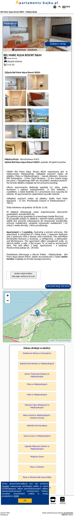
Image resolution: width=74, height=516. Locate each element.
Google (6, 486)
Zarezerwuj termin (58, 286)
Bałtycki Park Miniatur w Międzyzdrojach (37, 364)
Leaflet (52, 341)
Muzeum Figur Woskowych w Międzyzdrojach (37, 406)
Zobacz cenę (58, 44)
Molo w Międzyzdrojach (37, 395)
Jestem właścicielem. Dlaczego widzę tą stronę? (23, 274)
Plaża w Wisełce (37, 467)
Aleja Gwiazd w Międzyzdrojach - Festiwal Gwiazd (37, 416)
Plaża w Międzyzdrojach (37, 384)
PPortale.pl (4, 515)
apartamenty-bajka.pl (37, 3)
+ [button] (8, 295)
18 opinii (53, 162)
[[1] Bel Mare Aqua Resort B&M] (37, 34)
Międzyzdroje (10, 23)
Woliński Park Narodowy (37, 426)
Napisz (70, 515)
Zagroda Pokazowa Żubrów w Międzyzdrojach (37, 447)
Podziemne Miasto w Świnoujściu (37, 353)
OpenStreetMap (64, 341)
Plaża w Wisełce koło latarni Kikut (37, 477)
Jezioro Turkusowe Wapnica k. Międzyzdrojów (37, 375)
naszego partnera (42, 259)
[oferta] (13, 50)
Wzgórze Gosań (37, 457)
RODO (16, 496)
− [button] (8, 300)
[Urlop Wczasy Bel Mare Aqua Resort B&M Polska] (20, 86)
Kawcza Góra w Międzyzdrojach (37, 436)
